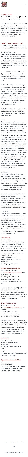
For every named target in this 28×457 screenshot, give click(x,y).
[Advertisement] (14, 389)
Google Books (5, 338)
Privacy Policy (14, 442)
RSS (22, 442)
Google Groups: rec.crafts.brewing (10, 268)
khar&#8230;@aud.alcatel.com (12, 272)
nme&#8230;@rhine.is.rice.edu (13, 307)
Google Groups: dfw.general (8, 303)
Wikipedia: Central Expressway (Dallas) (12, 43)
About (5, 442)
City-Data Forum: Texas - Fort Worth (11, 360)
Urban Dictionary (5, 237)
